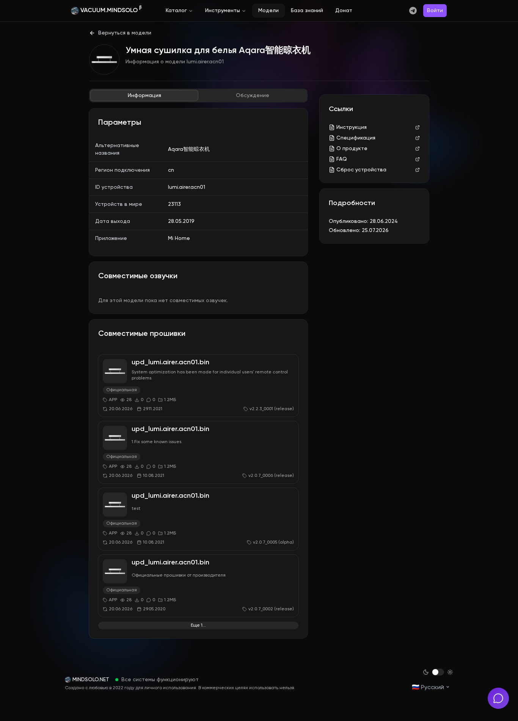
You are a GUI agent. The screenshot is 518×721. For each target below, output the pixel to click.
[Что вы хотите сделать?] (498, 698)
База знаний (307, 10)
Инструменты (222, 10)
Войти (435, 10)
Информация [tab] (144, 95)
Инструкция (351, 127)
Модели (268, 10)
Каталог (176, 10)
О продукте (351, 148)
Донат (343, 10)
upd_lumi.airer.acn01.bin (170, 362)
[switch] (438, 672)
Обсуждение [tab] (252, 95)
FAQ (341, 159)
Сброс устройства (361, 169)
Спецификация (355, 138)
